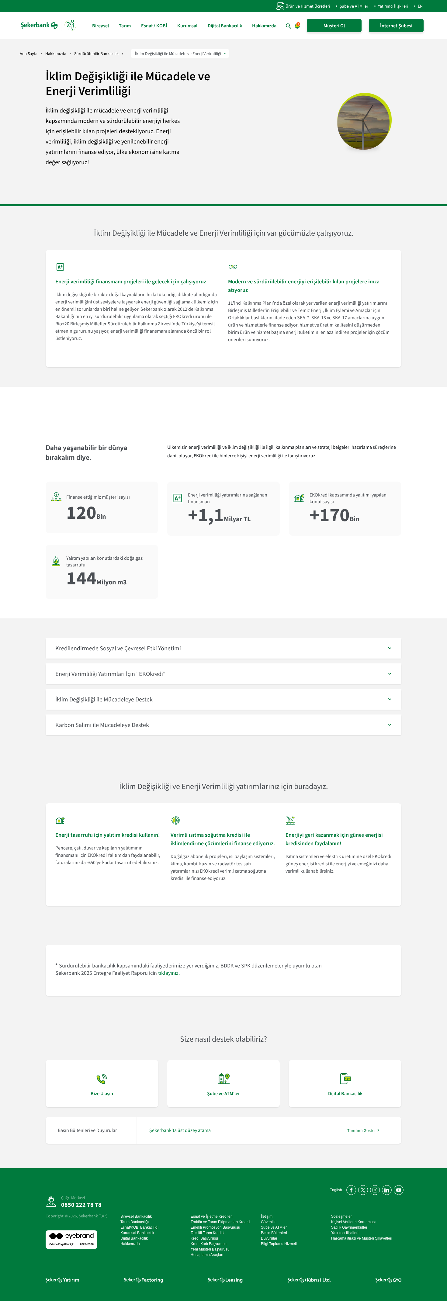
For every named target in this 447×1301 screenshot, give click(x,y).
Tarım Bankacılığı (134, 1222)
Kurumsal (187, 25)
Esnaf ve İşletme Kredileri (212, 1216)
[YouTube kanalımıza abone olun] (397, 1189)
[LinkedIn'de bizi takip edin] (386, 1189)
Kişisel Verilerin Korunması (353, 1222)
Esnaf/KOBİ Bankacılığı (139, 1227)
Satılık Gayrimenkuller (349, 1227)
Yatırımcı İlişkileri (393, 6)
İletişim (266, 1216)
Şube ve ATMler (274, 1227)
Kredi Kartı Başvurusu (209, 1244)
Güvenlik (268, 1222)
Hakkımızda (264, 25)
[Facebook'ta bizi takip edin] (350, 1189)
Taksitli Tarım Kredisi (207, 1233)
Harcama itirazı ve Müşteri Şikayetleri (361, 1238)
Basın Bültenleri (274, 1233)
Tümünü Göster (361, 1130)
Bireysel (100, 25)
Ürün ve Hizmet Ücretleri (308, 6)
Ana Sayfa (28, 53)
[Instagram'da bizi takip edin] (374, 1189)
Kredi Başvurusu (204, 1238)
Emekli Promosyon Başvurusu (215, 1227)
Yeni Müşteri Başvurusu (210, 1249)
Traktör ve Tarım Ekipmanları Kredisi (220, 1222)
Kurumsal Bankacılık (137, 1233)
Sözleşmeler (341, 1216)
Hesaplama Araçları (207, 1255)
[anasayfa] (48, 25)
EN (420, 6)
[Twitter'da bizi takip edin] (362, 1189)
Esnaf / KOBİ (154, 25)
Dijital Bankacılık (225, 25)
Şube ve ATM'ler (354, 6)
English (336, 1190)
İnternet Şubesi (396, 25)
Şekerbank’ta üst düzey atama (180, 1130)
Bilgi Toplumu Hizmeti (279, 1244)
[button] (223, 648)
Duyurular (269, 1238)
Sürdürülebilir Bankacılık (96, 53)
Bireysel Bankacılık (136, 1216)
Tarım (125, 25)
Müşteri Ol (334, 25)
